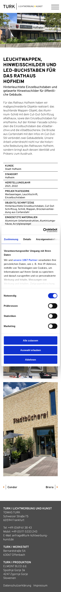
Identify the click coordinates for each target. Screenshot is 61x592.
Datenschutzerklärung (17, 586)
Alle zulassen (30, 340)
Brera (50, 487)
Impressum (40, 586)
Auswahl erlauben (30, 350)
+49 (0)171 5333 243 (24, 532)
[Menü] (54, 6)
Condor (12, 487)
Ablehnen (30, 359)
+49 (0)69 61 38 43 (20, 528)
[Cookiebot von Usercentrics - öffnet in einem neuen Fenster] (43, 230)
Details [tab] (27, 239)
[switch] (52, 306)
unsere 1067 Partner (25, 259)
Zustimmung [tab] (11, 239)
